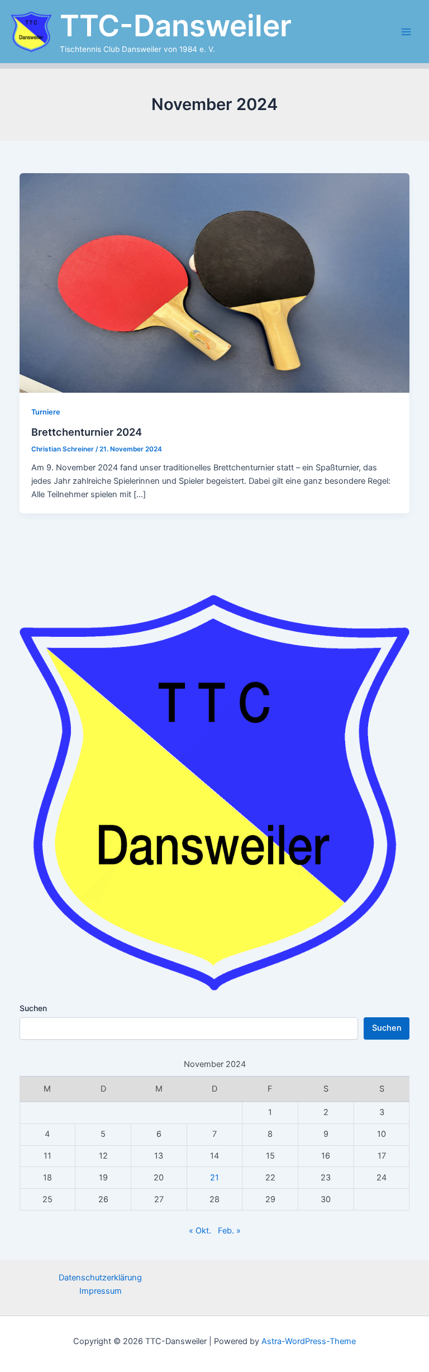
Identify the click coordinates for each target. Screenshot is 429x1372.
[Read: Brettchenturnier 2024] (215, 282)
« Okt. (200, 1231)
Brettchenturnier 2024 (86, 432)
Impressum (100, 1291)
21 (214, 1178)
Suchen (33, 1008)
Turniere (45, 412)
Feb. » (229, 1231)
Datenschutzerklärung (100, 1278)
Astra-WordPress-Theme (308, 1341)
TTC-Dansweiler (176, 26)
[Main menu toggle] (406, 32)
